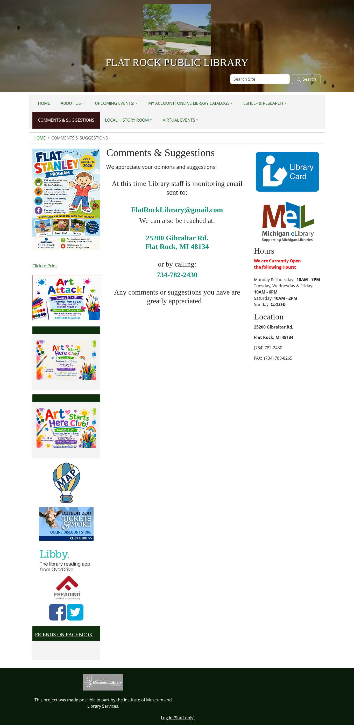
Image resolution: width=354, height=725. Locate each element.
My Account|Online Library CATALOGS (189, 103)
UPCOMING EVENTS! (114, 103)
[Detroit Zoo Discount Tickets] (66, 524)
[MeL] (288, 221)
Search (309, 79)
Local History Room (127, 120)
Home (44, 103)
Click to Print (44, 266)
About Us (71, 103)
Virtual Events (179, 120)
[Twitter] (75, 612)
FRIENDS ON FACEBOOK (64, 634)
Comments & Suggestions (66, 120)
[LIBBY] (66, 560)
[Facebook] (57, 612)
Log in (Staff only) (178, 718)
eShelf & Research (263, 103)
